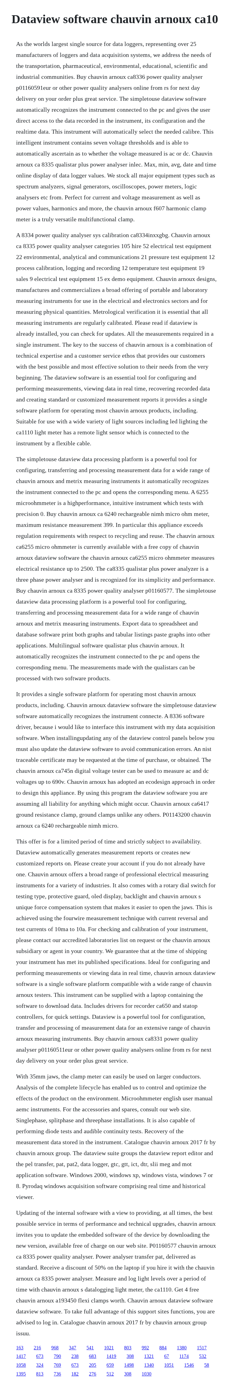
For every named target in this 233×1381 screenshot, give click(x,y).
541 (90, 1347)
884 (163, 1347)
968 (55, 1347)
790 (57, 1356)
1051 (169, 1365)
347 (72, 1347)
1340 (149, 1365)
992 (145, 1347)
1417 (21, 1356)
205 (92, 1365)
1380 (182, 1347)
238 (75, 1356)
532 (202, 1356)
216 (37, 1347)
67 (166, 1356)
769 (57, 1365)
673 (39, 1356)
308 (130, 1356)
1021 (109, 1347)
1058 (21, 1365)
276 (92, 1373)
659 (110, 1365)
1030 (146, 1373)
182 (75, 1373)
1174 (184, 1356)
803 (127, 1347)
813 (39, 1373)
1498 (129, 1365)
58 (206, 1365)
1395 (21, 1373)
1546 (189, 1365)
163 (19, 1347)
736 (57, 1373)
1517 (202, 1347)
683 (92, 1356)
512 (110, 1373)
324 (39, 1365)
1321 (149, 1356)
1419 (111, 1356)
